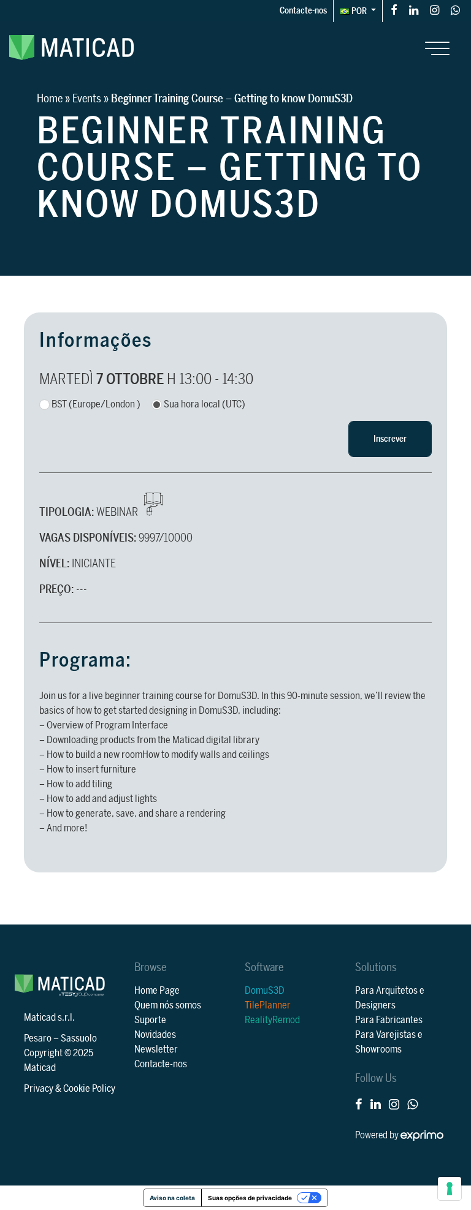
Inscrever (390, 439)
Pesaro (38, 1038)
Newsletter (156, 1049)
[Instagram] (434, 9)
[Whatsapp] (455, 9)
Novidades (155, 1035)
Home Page (157, 990)
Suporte (150, 1020)
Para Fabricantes (389, 1020)
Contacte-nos (303, 11)
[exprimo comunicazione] (421, 1135)
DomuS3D (265, 990)
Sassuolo (79, 1038)
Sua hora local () (204, 404)
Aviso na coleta (172, 1197)
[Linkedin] (413, 9)
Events (86, 98)
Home (50, 98)
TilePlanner (268, 1005)
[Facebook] (394, 9)
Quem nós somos (167, 1005)
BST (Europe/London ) (96, 404)
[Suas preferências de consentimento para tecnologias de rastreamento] (449, 1188)
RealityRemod (272, 1020)
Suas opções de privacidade (250, 1197)
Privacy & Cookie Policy (69, 1088)
